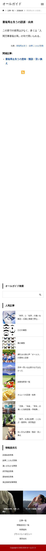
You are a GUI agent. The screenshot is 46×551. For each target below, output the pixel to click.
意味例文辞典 (8, 477)
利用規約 (23, 530)
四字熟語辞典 (8, 471)
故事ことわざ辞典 (10, 460)
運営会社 (23, 539)
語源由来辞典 (8, 455)
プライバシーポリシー (23, 534)
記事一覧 (23, 520)
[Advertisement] (23, 178)
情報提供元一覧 (23, 525)
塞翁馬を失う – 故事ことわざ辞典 (29, 46)
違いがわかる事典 (10, 466)
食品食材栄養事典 (10, 482)
